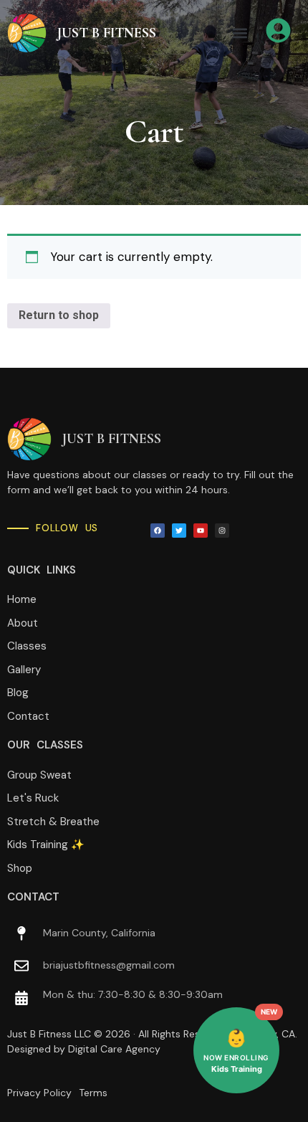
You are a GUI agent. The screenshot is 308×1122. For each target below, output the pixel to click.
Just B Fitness (106, 33)
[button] (239, 32)
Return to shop (59, 315)
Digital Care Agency (114, 1048)
